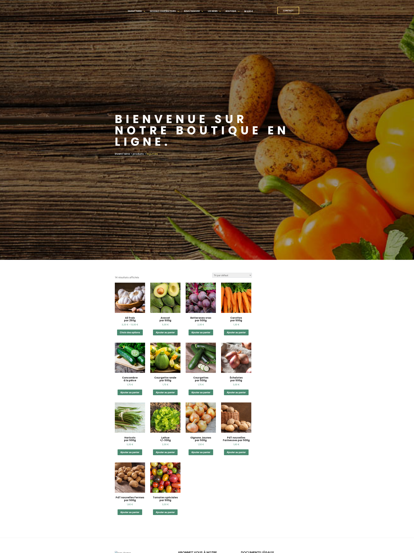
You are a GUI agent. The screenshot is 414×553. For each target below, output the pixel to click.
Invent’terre (135, 11)
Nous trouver (192, 11)
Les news (213, 11)
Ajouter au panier (165, 332)
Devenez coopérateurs (163, 11)
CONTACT (288, 10)
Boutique (231, 11)
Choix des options (130, 332)
